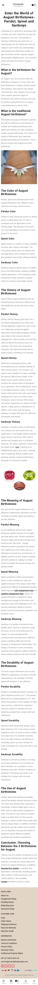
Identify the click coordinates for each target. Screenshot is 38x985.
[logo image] (18, 5)
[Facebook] (6, 966)
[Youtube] (13, 966)
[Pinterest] (9, 966)
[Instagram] (2, 966)
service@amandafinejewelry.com (14, 962)
